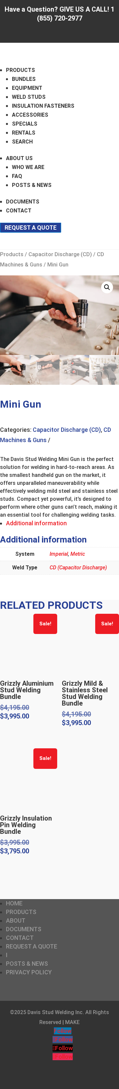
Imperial (59, 554)
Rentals (23, 133)
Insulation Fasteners (43, 106)
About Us (19, 158)
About (15, 920)
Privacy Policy (29, 972)
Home (14, 903)
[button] (107, 287)
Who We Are (28, 167)
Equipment (27, 88)
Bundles (24, 79)
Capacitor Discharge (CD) (60, 254)
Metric (77, 554)
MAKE (72, 1022)
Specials (24, 124)
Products (20, 70)
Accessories (30, 115)
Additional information (36, 523)
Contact (18, 210)
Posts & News (32, 185)
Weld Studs (29, 97)
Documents (22, 202)
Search (22, 142)
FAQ (17, 176)
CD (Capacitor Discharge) (78, 567)
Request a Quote (31, 227)
